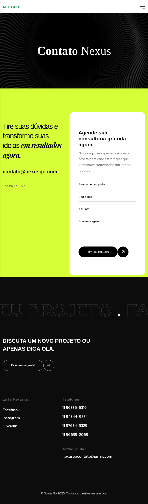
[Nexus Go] (11, 6)
